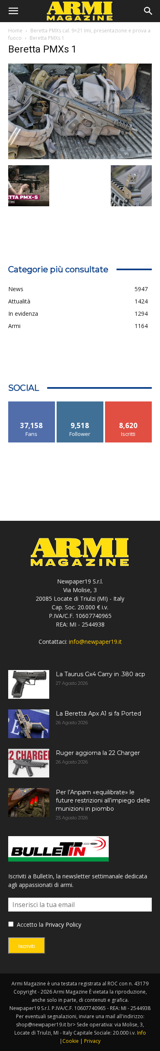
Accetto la (29, 924)
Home (15, 30)
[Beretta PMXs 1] (80, 156)
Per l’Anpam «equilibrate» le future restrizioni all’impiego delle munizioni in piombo (103, 800)
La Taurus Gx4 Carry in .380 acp (100, 674)
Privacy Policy (63, 924)
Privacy (92, 1040)
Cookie (70, 1040)
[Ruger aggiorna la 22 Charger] (28, 763)
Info (141, 1032)
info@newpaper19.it (95, 641)
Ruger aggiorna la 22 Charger (98, 753)
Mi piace (31, 404)
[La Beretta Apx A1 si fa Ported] (28, 723)
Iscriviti (128, 404)
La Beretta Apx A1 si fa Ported (98, 713)
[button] (13, 11)
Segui (80, 404)
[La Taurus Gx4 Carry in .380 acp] (28, 684)
